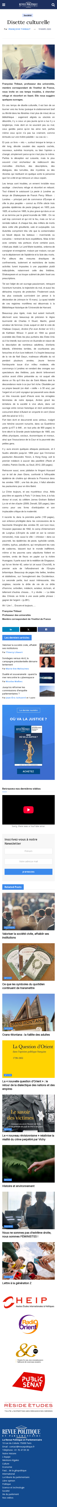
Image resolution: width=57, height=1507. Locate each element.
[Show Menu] (3, 4)
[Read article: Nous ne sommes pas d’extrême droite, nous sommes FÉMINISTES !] (28, 1210)
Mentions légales (10, 1460)
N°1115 (8, 1075)
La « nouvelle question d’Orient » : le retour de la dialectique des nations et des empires (28, 1085)
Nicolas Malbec (14, 681)
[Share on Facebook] (46, 629)
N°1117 (8, 978)
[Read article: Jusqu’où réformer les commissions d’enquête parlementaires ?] (47, 691)
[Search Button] (53, 4)
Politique (9, 928)
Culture (5, 1463)
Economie (7, 1467)
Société (27, 15)
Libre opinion (8, 1480)
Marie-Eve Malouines (17, 668)
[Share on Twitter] (28, 629)
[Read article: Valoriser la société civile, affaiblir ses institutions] (47, 648)
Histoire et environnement (18, 1186)
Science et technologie (13, 1487)
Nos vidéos (7, 1497)
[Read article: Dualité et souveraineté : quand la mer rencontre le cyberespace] (47, 678)
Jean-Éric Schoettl (16, 697)
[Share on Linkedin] (10, 629)
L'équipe (6, 1456)
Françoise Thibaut (20, 29)
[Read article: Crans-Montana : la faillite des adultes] (28, 1012)
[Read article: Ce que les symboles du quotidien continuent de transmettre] (28, 962)
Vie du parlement (10, 1494)
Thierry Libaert (14, 652)
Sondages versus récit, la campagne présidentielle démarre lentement (19, 661)
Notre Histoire (9, 1453)
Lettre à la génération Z (16, 1283)
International (8, 1473)
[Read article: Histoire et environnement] (28, 1164)
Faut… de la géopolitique (14, 1470)
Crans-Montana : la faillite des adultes (26, 1034)
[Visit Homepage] (28, 5)
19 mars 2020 (44, 29)
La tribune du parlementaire (15, 1477)
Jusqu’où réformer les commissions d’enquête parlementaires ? (14, 690)
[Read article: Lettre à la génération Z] (28, 1261)
